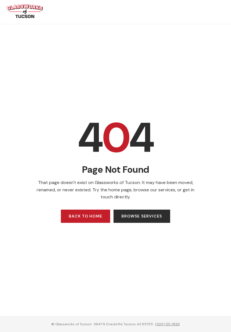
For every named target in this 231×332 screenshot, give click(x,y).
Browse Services (141, 216)
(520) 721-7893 (167, 324)
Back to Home (85, 216)
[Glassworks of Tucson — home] (25, 16)
